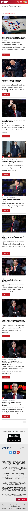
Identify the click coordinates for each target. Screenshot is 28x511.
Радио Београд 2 (21, 487)
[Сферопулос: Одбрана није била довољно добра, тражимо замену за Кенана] (14, 390)
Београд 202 (17, 488)
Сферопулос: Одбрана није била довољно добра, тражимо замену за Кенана (12, 404)
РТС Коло (11, 483)
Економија (22, 461)
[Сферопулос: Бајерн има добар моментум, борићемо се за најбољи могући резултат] (14, 349)
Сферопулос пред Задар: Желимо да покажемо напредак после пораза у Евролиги (12, 280)
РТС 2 (10, 481)
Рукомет (10, 468)
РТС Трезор (18, 483)
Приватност (5, 505)
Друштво (15, 461)
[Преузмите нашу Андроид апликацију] (14, 440)
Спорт (6, 467)
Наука (23, 476)
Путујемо (18, 474)
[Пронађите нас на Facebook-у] (14, 452)
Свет (20, 460)
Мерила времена (6, 462)
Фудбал (11, 467)
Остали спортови (14, 469)
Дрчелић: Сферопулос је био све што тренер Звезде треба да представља (12, 162)
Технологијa (12, 474)
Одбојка (4, 468)
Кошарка (16, 467)
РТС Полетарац (16, 484)
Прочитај (6, 54)
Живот (12, 473)
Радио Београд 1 (11, 487)
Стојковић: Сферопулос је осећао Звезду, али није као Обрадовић (11, 80)
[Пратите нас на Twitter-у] (10, 452)
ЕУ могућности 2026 (14, 464)
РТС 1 (5, 481)
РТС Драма (11, 482)
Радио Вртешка (12, 490)
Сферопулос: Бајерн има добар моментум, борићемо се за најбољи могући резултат (12, 363)
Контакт (7, 494)
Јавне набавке (22, 494)
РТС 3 (15, 481)
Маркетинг (14, 494)
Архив (14, 491)
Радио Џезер (21, 490)
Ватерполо (16, 468)
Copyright (12, 505)
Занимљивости (20, 473)
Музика (5, 474)
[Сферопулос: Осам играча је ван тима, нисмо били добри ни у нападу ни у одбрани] (14, 223)
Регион (15, 460)
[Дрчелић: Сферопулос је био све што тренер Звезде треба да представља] (14, 149)
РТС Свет (20, 481)
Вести (4, 460)
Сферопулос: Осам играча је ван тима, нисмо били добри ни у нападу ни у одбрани (13, 237)
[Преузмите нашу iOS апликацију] (14, 436)
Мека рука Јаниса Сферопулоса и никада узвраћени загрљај (13, 120)
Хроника (9, 461)
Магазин (6, 473)
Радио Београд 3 (7, 488)
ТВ (2, 481)
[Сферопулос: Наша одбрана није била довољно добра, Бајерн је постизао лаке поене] (14, 308)
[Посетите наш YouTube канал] (18, 452)
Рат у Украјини (16, 462)
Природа (4, 477)
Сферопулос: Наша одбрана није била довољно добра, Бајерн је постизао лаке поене (13, 321)
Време (23, 462)
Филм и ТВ (17, 476)
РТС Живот (18, 482)
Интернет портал (17, 495)
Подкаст (23, 463)
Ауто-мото (5, 469)
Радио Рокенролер (15, 489)
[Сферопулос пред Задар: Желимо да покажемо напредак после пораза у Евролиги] (14, 266)
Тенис (22, 467)
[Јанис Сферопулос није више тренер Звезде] (14, 187)
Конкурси (8, 495)
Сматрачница (15, 463)
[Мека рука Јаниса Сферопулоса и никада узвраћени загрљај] (14, 108)
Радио (4, 487)
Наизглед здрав (18, 478)
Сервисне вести (6, 463)
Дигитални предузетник (14, 477)
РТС (3, 494)
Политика (9, 460)
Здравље (10, 476)
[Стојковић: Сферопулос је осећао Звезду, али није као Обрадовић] (14, 68)
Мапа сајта (21, 499)
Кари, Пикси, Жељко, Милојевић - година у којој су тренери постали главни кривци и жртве (14, 38)
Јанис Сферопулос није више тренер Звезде (12, 200)
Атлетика (23, 468)
